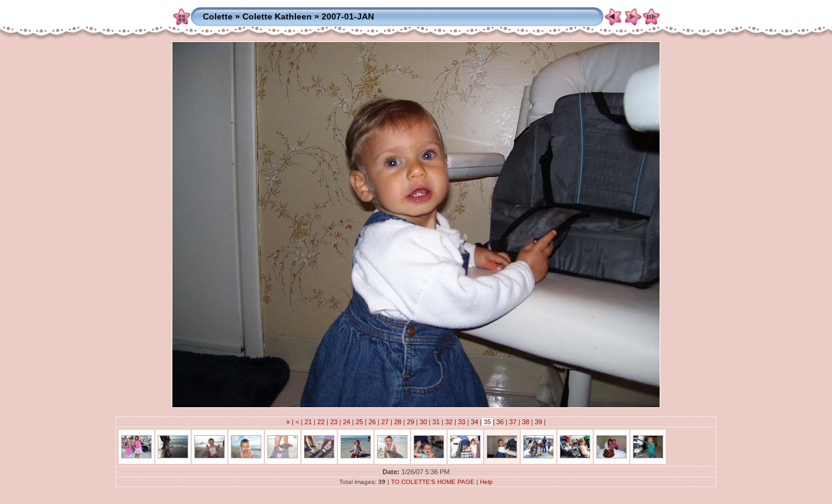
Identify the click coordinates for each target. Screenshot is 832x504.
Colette (218, 16)
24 (346, 421)
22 (321, 421)
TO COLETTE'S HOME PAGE (432, 481)
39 (538, 421)
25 (359, 421)
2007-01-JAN (348, 16)
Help (486, 481)
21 (308, 421)
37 (512, 421)
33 (461, 421)
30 (423, 421)
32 (448, 421)
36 (500, 421)
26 (372, 421)
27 (384, 421)
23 (333, 421)
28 (397, 421)
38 (525, 421)
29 (410, 421)
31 (436, 421)
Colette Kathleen (277, 16)
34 (474, 421)
